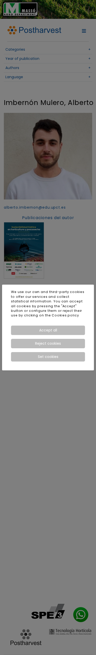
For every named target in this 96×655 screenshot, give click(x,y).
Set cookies (48, 356)
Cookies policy (65, 315)
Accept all (48, 330)
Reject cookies (48, 343)
